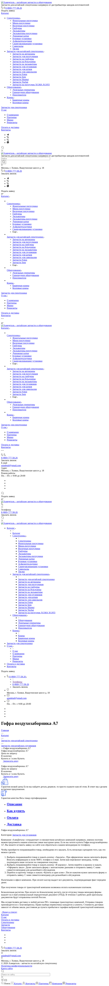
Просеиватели (19, 95)
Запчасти (5, 925)
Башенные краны (20, 100)
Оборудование (14, 87)
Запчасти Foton (19, 74)
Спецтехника (13, 18)
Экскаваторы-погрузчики (24, 33)
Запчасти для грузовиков (24, 66)
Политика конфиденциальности (16, 966)
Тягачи (15, 49)
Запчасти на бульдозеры (24, 61)
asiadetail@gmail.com (11, 465)
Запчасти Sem (19, 77)
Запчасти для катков (22, 69)
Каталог (5, 13)
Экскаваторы (18, 31)
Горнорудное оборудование (25, 92)
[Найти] (3, 162)
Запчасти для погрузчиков (25, 56)
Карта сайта (7, 968)
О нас (4, 110)
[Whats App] (8, 142)
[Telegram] (8, 134)
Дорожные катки (20, 36)
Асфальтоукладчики (22, 41)
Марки (10, 120)
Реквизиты (12, 122)
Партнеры (12, 117)
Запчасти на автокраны (23, 54)
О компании (13, 115)
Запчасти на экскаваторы (24, 64)
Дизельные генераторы (23, 90)
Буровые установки (22, 38)
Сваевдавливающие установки (27, 43)
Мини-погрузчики (21, 23)
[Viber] (8, 137)
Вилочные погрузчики (23, 25)
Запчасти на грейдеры (23, 59)
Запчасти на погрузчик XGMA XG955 (31, 84)
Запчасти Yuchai (20, 82)
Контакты (6, 130)
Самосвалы (17, 46)
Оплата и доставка (10, 127)
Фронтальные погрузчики (25, 20)
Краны (10, 97)
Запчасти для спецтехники (14, 107)
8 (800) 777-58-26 (13, 8)
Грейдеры (17, 28)
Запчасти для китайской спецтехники (25, 51)
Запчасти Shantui (20, 79)
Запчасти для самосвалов (24, 72)
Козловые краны (20, 102)
